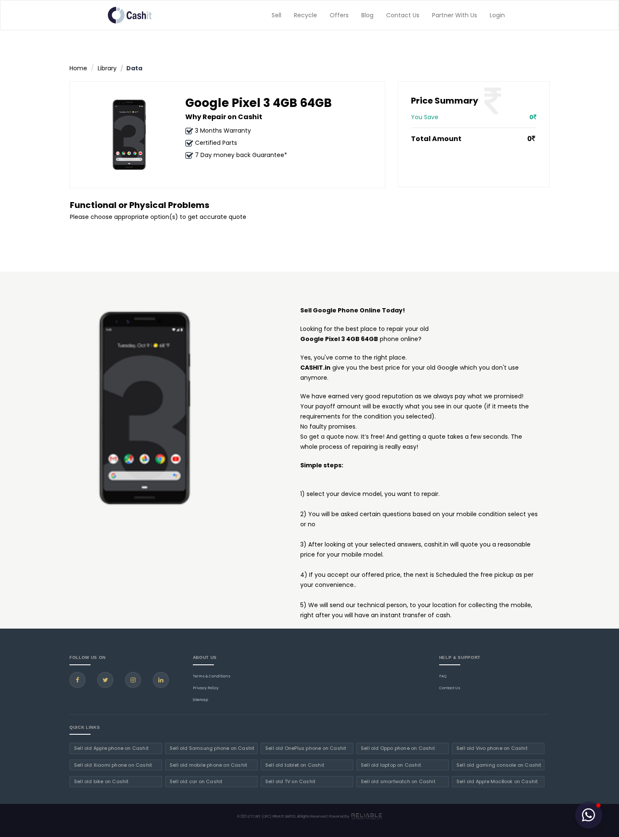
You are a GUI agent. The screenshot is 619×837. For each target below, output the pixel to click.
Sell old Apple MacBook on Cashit (497, 781)
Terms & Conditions (211, 676)
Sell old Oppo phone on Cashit (398, 748)
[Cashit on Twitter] (105, 680)
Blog (367, 15)
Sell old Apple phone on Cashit (111, 748)
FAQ (442, 676)
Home (78, 68)
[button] (588, 815)
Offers (339, 15)
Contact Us (402, 15)
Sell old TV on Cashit (290, 781)
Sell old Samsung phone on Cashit (212, 748)
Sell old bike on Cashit (101, 781)
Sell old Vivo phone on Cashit (492, 748)
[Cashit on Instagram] (133, 680)
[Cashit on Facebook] (77, 680)
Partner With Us (454, 15)
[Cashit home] (129, 15)
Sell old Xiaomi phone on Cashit (113, 765)
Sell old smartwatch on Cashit (398, 781)
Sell (276, 15)
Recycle (305, 15)
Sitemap (200, 699)
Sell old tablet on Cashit (294, 765)
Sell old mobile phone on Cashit (208, 765)
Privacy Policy (206, 687)
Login (497, 15)
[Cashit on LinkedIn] (161, 680)
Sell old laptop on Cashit (391, 765)
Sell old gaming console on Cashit (499, 765)
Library (107, 68)
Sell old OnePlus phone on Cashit (305, 748)
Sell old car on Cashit (196, 781)
